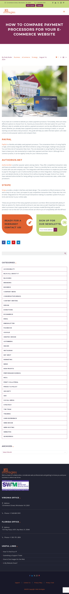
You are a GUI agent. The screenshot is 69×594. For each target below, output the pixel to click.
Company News (10, 292)
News (6, 364)
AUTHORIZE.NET (12, 160)
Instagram (8, 350)
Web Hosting (9, 427)
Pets (5, 377)
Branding (7, 282)
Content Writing (11, 301)
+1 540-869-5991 (15, 513)
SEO (5, 396)
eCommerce (26, 57)
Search (65, 253)
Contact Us (27, 582)
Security (7, 391)
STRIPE (6, 185)
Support (39, 5)
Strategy (35, 57)
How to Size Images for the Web (14, 559)
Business (17, 57)
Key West (7, 355)
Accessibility (9, 269)
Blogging (7, 278)
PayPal (4, 144)
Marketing (8, 359)
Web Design (8, 423)
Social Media (9, 400)
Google (7, 332)
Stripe (4, 190)
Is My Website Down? (10, 563)
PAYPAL (7, 139)
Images (6, 346)
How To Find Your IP (10, 552)
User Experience (10, 418)
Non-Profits (9, 368)
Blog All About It (11, 273)
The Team (7, 409)
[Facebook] (52, 2)
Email (6, 319)
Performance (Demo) (12, 373)
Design (6, 305)
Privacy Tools (50, 582)
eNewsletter (9, 323)
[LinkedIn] (55, 2)
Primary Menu (64, 11)
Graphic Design (10, 337)
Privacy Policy (38, 582)
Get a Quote (30, 5)
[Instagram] (61, 2)
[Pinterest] (63, 2)
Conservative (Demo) (12, 296)
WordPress (8, 436)
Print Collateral (11, 382)
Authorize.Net (6, 165)
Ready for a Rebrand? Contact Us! (13, 224)
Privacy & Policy (10, 386)
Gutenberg (8, 341)
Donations (8, 310)
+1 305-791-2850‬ (15, 537)
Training (7, 414)
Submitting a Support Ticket (12, 555)
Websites (7, 432)
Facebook (8, 328)
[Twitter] (58, 2)
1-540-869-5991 (41, 3)
